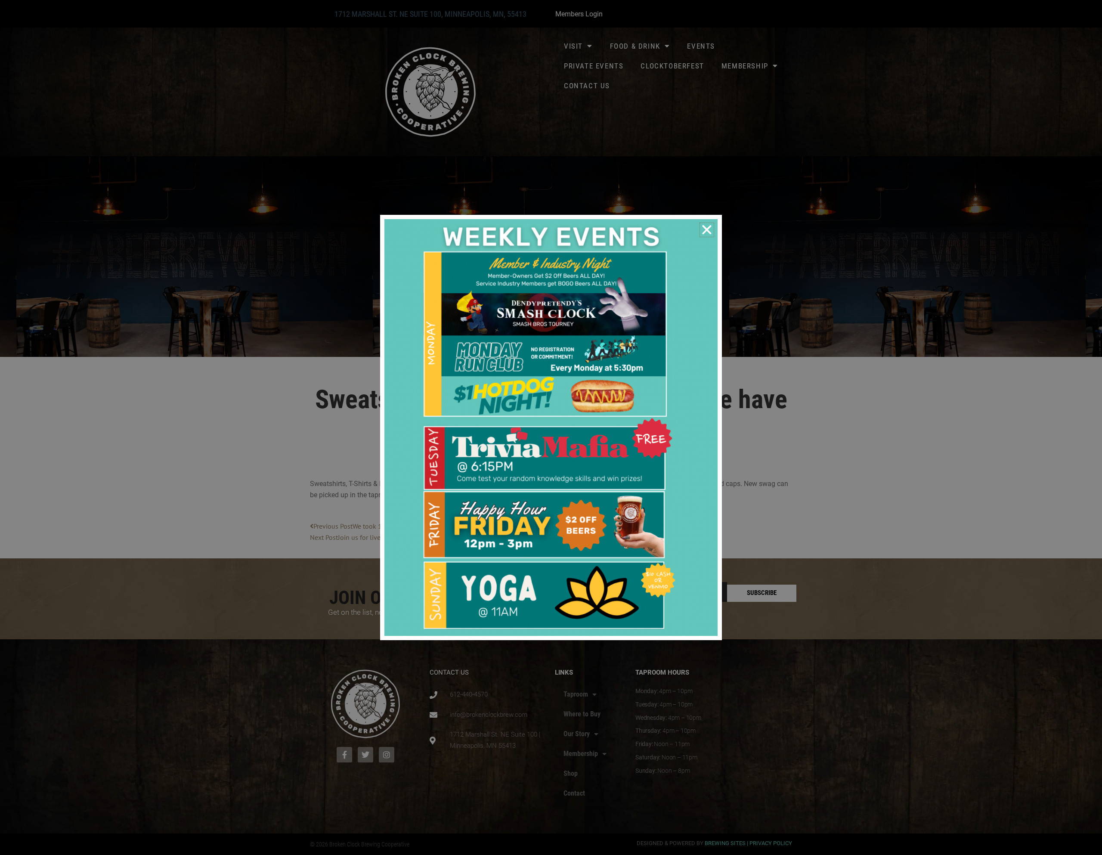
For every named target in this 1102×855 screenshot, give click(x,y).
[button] (706, 229)
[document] (551, 427)
